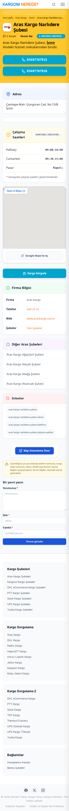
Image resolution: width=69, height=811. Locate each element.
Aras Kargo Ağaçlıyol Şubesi (25, 354)
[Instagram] (43, 790)
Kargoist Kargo (16, 667)
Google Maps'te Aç (36, 255)
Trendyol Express (17, 720)
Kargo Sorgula (36, 273)
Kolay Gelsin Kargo (18, 673)
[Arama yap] (54, 4)
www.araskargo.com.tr (41, 318)
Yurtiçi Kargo (14, 737)
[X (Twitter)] (34, 790)
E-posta (8, 527)
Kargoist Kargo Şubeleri (21, 581)
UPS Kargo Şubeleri (18, 604)
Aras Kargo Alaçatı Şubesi (24, 364)
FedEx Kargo (14, 645)
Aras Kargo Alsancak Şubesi (25, 384)
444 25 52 (33, 309)
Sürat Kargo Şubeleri (19, 598)
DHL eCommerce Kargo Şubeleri (26, 587)
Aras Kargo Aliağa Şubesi (23, 374)
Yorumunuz (10, 488)
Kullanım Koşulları (15, 806)
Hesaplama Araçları (18, 762)
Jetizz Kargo (14, 662)
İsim (6, 515)
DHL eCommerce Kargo (21, 698)
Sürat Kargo (14, 709)
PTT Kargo (13, 703)
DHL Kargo (13, 640)
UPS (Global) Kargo (18, 726)
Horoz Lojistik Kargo (19, 656)
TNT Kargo (13, 715)
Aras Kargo (14, 634)
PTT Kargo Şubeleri (18, 593)
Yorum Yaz (26, 36)
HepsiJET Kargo (17, 651)
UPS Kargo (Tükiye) (18, 731)
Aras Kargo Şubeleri (19, 576)
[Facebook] (26, 790)
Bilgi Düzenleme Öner (37, 450)
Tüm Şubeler (34, 328)
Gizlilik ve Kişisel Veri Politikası (46, 806)
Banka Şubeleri (16, 767)
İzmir (51, 42)
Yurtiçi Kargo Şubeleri (19, 609)
